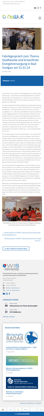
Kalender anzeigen (9, 316)
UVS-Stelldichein (15, 312)
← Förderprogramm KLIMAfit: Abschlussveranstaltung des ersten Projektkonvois (21, 234)
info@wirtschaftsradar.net (11, 4)
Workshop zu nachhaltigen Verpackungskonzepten (14, 392)
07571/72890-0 (19, 1)
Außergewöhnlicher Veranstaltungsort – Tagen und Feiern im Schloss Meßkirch (21, 348)
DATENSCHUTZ (31, 403)
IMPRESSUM (23, 403)
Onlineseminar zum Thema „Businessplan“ (24, 306)
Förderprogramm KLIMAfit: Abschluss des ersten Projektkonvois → (23, 240)
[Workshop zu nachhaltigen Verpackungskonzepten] (22, 383)
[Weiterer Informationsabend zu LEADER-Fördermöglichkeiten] (22, 360)
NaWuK (12, 81)
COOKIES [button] (38, 403)
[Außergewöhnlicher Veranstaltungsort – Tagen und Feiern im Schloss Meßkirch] (22, 337)
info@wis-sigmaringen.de (13, 288)
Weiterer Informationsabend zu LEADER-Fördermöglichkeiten (19, 369)
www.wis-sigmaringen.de (13, 290)
